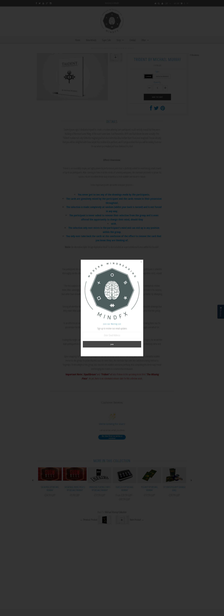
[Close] (141, 262)
